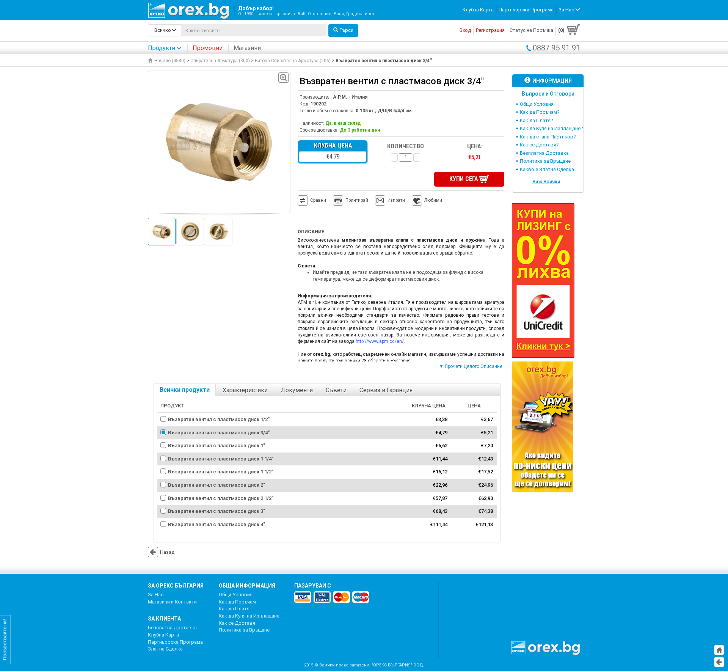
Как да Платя (234, 608)
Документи (297, 390)
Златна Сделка (165, 649)
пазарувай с (312, 586)
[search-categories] (164, 30)
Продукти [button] (161, 48)
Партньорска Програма (526, 10)
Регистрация (490, 30)
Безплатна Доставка (544, 153)
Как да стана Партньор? (548, 137)
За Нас (155, 594)
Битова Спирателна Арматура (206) (293, 60)
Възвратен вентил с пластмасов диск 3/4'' (219, 432)
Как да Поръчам (237, 602)
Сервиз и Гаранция (386, 390)
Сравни (318, 200)
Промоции (208, 48)
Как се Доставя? (539, 145)
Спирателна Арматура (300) (220, 60)
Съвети (336, 390)
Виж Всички (546, 181)
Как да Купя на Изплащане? (551, 128)
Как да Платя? (536, 120)
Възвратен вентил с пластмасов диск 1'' (216, 445)
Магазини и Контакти (172, 602)
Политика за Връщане (545, 161)
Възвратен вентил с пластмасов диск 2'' (216, 485)
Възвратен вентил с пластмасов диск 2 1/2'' (220, 498)
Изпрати (396, 200)
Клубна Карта (478, 10)
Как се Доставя (237, 623)
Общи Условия (537, 104)
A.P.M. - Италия (350, 97)
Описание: (311, 231)
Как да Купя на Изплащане (249, 616)
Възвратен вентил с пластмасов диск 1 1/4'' (220, 459)
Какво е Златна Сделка (547, 169)
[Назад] (719, 662)
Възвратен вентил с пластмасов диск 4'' (216, 524)
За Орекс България (176, 586)
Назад (167, 552)
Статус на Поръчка (531, 30)
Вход (465, 30)
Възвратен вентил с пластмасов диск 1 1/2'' (220, 472)
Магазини (247, 48)
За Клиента (164, 619)
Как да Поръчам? (540, 112)
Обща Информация (247, 586)
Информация (552, 81)
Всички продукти (185, 389)
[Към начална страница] (719, 650)
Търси (346, 30)
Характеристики (245, 390)
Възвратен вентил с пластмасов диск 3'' (216, 511)
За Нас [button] (567, 10)
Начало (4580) (169, 60)
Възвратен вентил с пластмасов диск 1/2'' (219, 419)
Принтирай (356, 200)
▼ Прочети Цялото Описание (470, 366)
